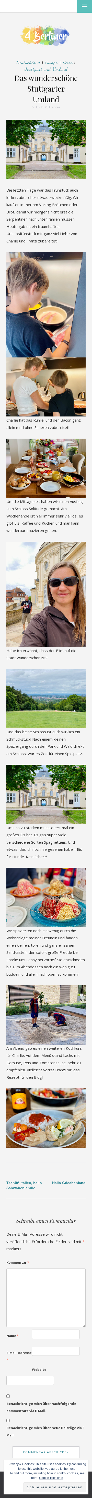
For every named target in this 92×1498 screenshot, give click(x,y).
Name (12, 1335)
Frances (54, 107)
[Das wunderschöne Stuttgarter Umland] (46, 149)
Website (39, 1369)
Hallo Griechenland (69, 1183)
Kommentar (17, 1262)
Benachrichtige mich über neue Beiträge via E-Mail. (46, 1431)
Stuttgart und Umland (46, 69)
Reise (68, 62)
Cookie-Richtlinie (51, 1478)
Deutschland (28, 62)
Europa (51, 62)
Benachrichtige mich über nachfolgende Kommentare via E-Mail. (41, 1407)
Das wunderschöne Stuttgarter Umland (46, 88)
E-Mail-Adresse (19, 1356)
